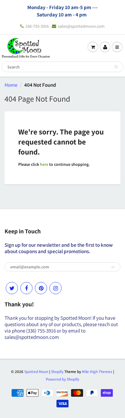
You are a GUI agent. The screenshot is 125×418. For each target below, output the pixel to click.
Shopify (57, 371)
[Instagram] (55, 288)
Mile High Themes (97, 371)
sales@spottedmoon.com (81, 26)
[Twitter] (12, 288)
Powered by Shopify (62, 379)
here (44, 164)
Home (11, 85)
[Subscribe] (113, 267)
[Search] (116, 67)
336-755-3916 (37, 26)
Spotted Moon (36, 371)
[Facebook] (26, 288)
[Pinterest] (41, 288)
